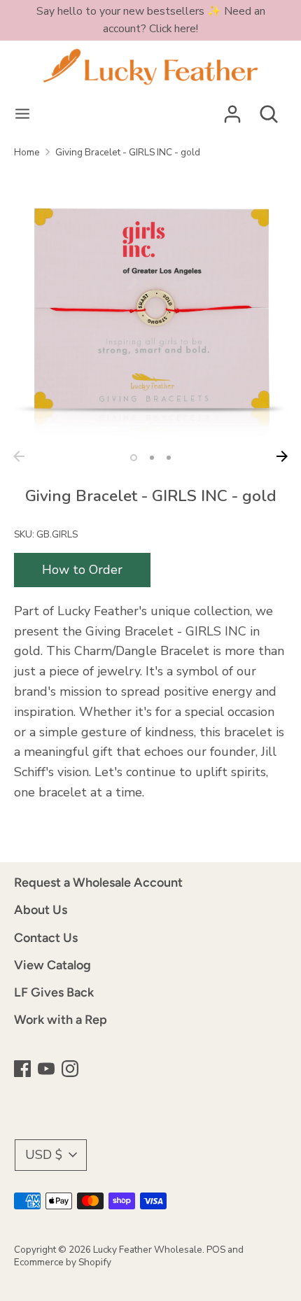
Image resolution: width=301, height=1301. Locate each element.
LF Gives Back (54, 992)
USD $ (43, 1154)
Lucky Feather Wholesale (147, 1249)
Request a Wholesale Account (98, 882)
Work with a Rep (60, 1019)
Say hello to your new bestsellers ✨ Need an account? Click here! (150, 19)
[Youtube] (47, 1070)
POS (215, 1249)
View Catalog (52, 965)
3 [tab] (169, 458)
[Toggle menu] (22, 114)
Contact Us (46, 937)
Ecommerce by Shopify (62, 1262)
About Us (40, 909)
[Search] (269, 109)
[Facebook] (24, 1070)
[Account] (232, 109)
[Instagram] (71, 1070)
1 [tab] (133, 457)
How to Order (82, 569)
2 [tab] (152, 458)
